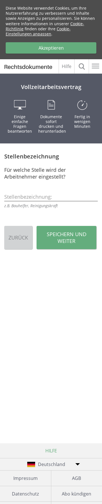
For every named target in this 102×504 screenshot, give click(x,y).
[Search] (82, 66)
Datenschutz (25, 494)
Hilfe (66, 66)
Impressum (25, 478)
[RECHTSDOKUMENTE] (31, 67)
